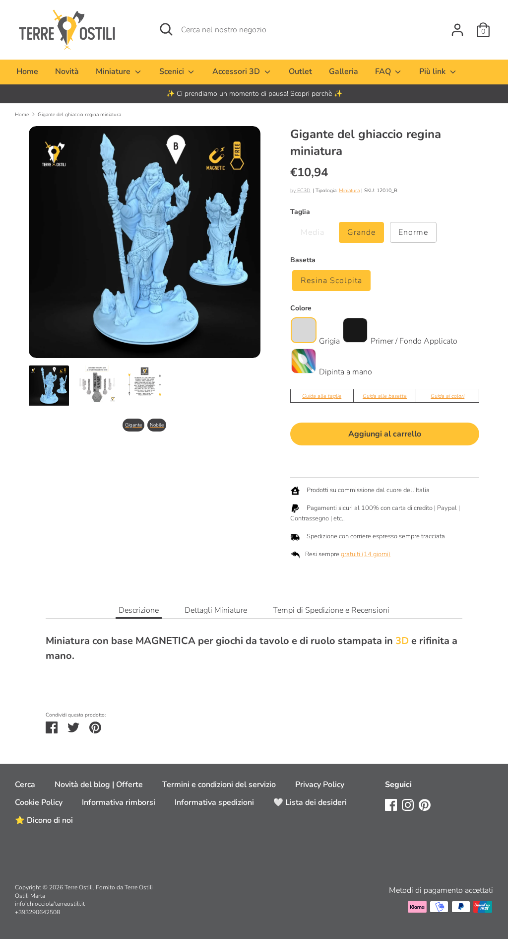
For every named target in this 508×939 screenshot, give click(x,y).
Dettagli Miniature (216, 610)
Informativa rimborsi (118, 802)
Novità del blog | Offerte (99, 784)
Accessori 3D (237, 71)
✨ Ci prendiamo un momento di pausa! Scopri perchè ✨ (254, 93)
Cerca (25, 784)
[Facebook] (391, 804)
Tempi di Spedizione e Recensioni (331, 610)
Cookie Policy (39, 802)
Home (27, 71)
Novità (67, 71)
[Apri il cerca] (166, 29)
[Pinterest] (425, 804)
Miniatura (349, 190)
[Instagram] (408, 804)
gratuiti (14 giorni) (365, 554)
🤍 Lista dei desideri (310, 802)
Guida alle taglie (321, 396)
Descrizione (139, 610)
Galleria (343, 71)
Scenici (172, 71)
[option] (254, 93)
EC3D (304, 190)
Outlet (300, 71)
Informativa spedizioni (214, 802)
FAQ (384, 71)
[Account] (457, 25)
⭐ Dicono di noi (44, 820)
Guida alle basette (385, 396)
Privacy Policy (319, 784)
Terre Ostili (78, 887)
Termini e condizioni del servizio (219, 784)
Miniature (114, 71)
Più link (433, 71)
